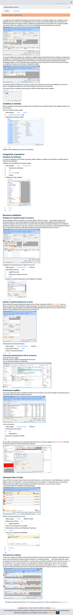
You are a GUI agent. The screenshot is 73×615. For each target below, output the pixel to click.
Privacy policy (52, 613)
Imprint (53, 608)
